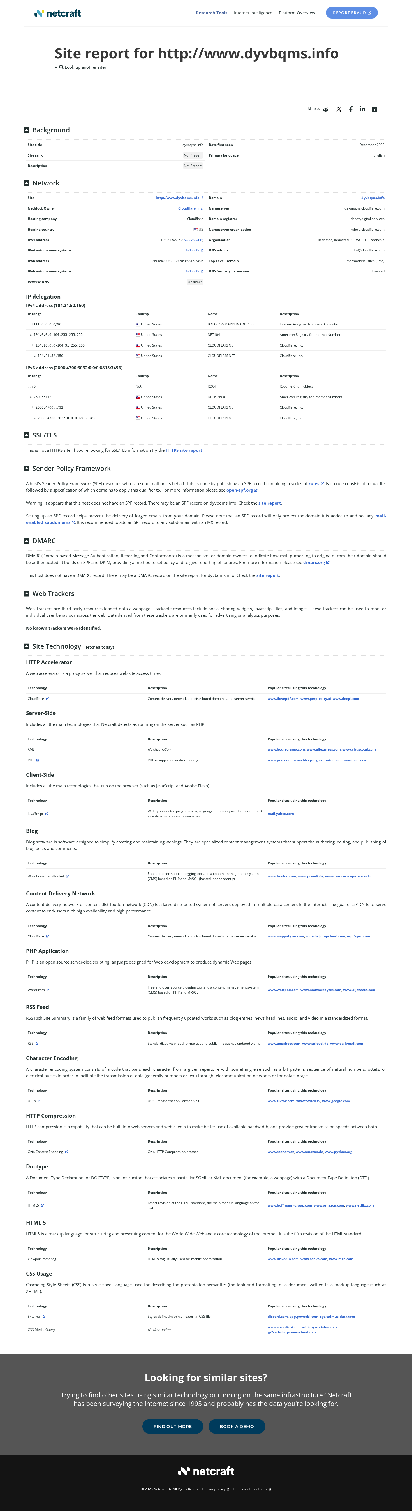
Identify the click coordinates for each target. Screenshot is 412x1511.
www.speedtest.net (284, 1327)
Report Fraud (349, 12)
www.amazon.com (329, 1205)
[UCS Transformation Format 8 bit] (39, 1101)
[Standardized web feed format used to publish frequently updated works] (36, 1043)
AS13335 (192, 250)
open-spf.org (239, 490)
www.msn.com (341, 1259)
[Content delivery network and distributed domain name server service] (47, 698)
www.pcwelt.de (310, 876)
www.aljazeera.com (359, 989)
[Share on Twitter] (338, 109)
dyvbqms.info (373, 197)
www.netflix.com (360, 1205)
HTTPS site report (184, 450)
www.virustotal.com (359, 749)
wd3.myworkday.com (319, 1327)
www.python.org (338, 1151)
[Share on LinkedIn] (362, 109)
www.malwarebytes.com (320, 989)
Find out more (173, 1426)
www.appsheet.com (284, 1043)
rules (314, 483)
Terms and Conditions (250, 1489)
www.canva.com (313, 1259)
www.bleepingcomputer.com (317, 760)
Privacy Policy (214, 1489)
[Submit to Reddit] (325, 109)
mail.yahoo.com (281, 813)
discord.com (278, 1316)
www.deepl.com (346, 698)
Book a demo (237, 1426)
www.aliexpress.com (324, 749)
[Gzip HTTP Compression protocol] (66, 1151)
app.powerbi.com (304, 1316)
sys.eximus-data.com (337, 1316)
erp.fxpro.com (358, 936)
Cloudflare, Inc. (190, 208)
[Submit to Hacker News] (374, 109)
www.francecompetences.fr (348, 876)
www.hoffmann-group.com (290, 1205)
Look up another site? (85, 67)
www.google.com (336, 1101)
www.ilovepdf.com (283, 698)
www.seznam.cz (281, 1151)
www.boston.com (282, 876)
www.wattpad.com (283, 989)
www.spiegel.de (315, 1043)
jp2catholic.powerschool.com (292, 1332)
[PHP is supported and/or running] (37, 760)
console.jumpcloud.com (325, 936)
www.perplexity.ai (315, 698)
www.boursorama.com (286, 749)
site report (269, 503)
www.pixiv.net (280, 760)
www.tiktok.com (281, 1101)
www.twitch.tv (308, 1101)
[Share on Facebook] (351, 109)
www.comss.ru (355, 760)
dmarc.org (314, 562)
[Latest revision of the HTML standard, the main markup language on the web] (42, 1205)
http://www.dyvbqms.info (177, 197)
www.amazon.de (309, 1151)
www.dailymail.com (346, 1043)
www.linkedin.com (283, 1259)
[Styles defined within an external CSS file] (43, 1316)
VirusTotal (191, 240)
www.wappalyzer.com (286, 936)
